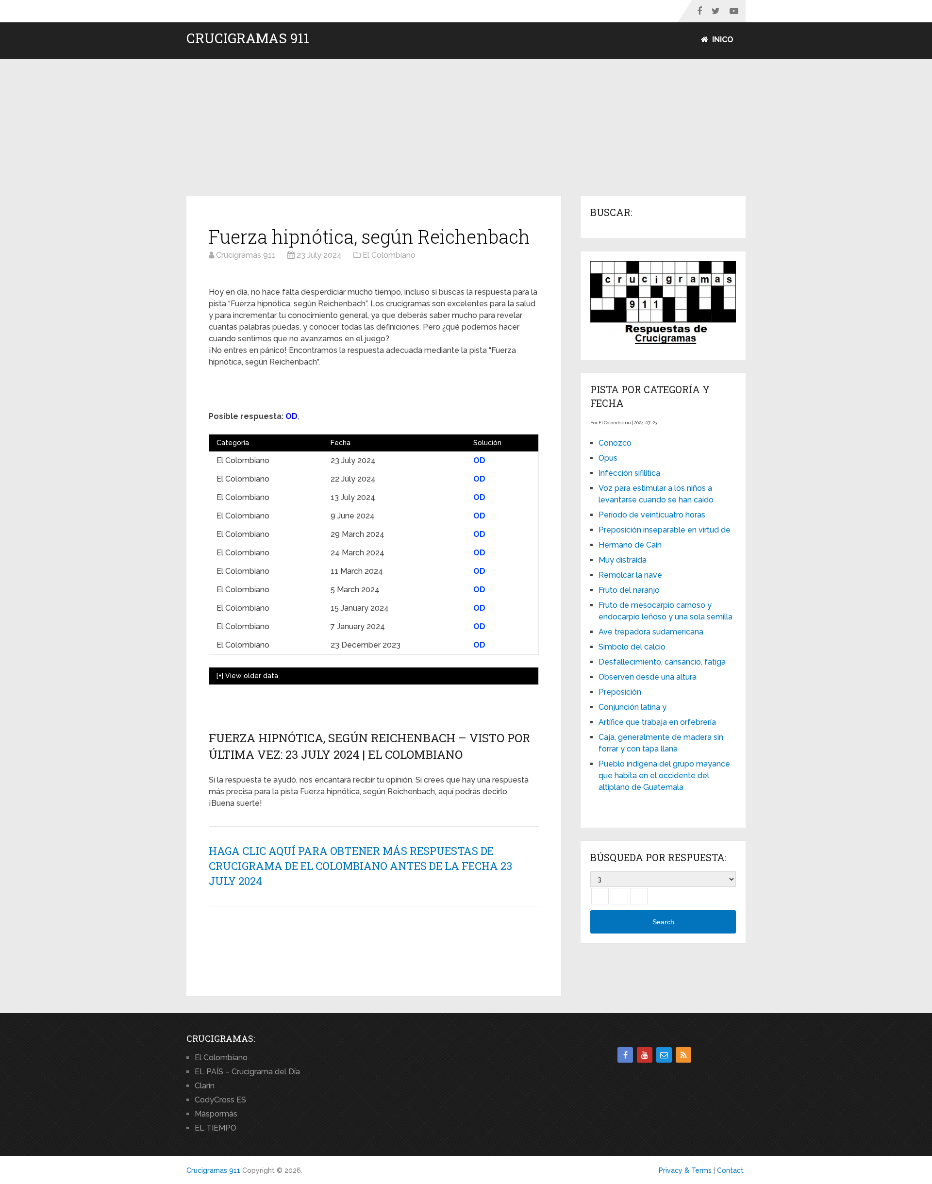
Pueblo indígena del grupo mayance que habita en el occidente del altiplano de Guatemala (664, 775)
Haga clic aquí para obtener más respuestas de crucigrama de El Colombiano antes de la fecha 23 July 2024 (360, 866)
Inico (721, 39)
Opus (608, 458)
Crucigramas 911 (247, 38)
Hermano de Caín (630, 545)
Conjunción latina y (632, 707)
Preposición (620, 692)
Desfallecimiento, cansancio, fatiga (662, 662)
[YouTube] (644, 1055)
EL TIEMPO (215, 1128)
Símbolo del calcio (632, 646)
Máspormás (216, 1113)
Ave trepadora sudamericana (651, 631)
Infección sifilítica (629, 473)
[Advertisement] (466, 128)
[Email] (664, 1055)
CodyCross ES (220, 1099)
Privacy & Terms (685, 1170)
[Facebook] (625, 1055)
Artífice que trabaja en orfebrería (657, 722)
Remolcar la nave (630, 575)
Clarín (205, 1085)
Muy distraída (623, 560)
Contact (730, 1170)
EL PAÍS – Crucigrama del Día (247, 1071)
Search (663, 922)
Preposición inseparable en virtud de (665, 529)
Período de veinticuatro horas (652, 514)
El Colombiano (221, 1057)
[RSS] (683, 1055)
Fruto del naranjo (629, 590)
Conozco (615, 443)
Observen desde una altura (648, 677)
